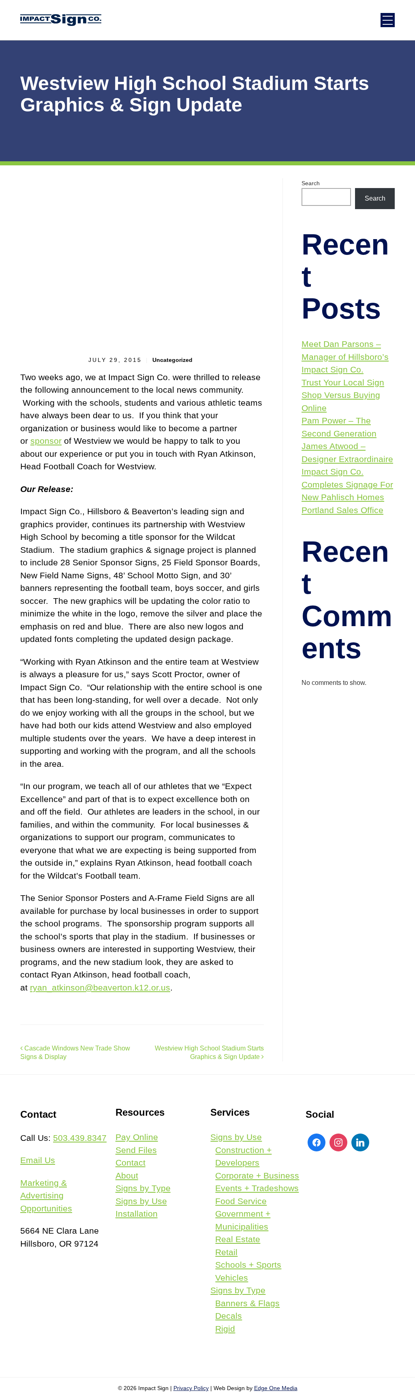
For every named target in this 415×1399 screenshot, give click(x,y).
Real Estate (237, 1239)
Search (311, 183)
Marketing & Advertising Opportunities (46, 1195)
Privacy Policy (191, 1388)
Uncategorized (172, 360)
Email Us (37, 1160)
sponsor (46, 440)
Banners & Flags (247, 1303)
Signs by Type (143, 1188)
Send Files (136, 1150)
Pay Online (137, 1137)
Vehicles (231, 1277)
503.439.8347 (80, 1137)
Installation (137, 1213)
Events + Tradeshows (257, 1188)
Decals (228, 1315)
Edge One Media (275, 1388)
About (127, 1175)
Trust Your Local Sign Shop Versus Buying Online (343, 395)
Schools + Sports (248, 1264)
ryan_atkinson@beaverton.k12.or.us (100, 987)
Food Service (241, 1201)
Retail (226, 1252)
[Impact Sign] (60, 20)
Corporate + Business (257, 1175)
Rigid (225, 1328)
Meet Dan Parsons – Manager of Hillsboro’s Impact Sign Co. (345, 356)
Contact (130, 1162)
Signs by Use (141, 1201)
